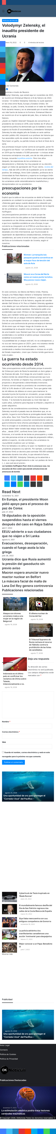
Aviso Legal (5, 1045)
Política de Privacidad (9, 1059)
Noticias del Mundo (10, 20)
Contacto (4, 1050)
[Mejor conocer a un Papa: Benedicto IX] (9, 947)
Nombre (6, 721)
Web (4, 742)
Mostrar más (7, 954)
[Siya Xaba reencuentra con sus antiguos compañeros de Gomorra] (9, 922)
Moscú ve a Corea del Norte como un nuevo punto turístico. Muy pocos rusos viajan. (38, 277)
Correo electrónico (11, 732)
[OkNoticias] (14, 11)
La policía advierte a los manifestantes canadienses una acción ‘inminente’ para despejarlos (35, 933)
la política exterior (24, 158)
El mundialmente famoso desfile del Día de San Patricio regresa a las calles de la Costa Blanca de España (35, 908)
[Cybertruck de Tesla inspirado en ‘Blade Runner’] (9, 897)
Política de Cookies (8, 1054)
